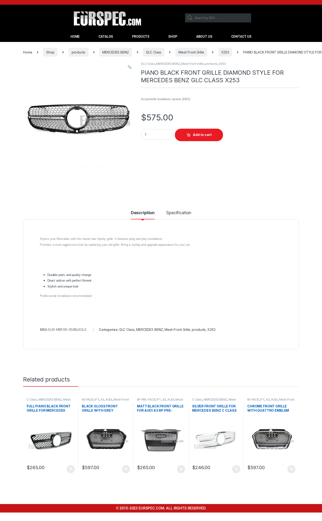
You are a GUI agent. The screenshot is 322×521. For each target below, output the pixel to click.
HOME (75, 36)
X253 (225, 52)
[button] (130, 67)
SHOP (172, 36)
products (78, 52)
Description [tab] (143, 213)
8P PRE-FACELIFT (149, 399)
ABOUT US (204, 36)
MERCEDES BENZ (115, 52)
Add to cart (202, 135)
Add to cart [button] (71, 469)
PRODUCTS (140, 36)
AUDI (109, 399)
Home (27, 52)
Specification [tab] (178, 213)
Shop (50, 52)
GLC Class (153, 52)
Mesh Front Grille (191, 52)
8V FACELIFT (90, 399)
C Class (32, 399)
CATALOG (106, 36)
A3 (102, 399)
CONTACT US (241, 36)
